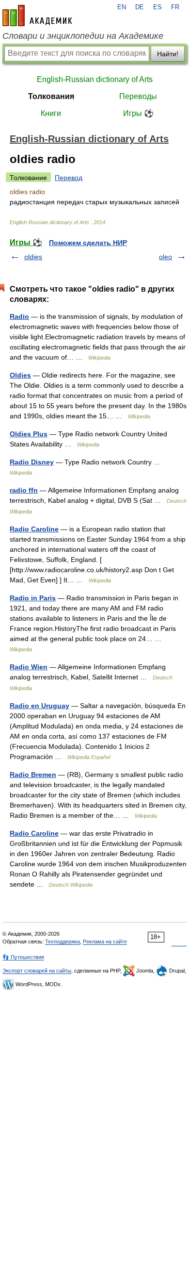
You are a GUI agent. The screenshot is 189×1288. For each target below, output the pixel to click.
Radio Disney (32, 462)
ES (157, 7)
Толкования (51, 96)
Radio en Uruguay (39, 706)
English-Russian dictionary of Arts (95, 79)
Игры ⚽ (138, 113)
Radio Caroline (34, 529)
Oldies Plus (28, 434)
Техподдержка (62, 941)
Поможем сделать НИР (88, 243)
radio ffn (24, 490)
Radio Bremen (33, 774)
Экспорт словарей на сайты (36, 971)
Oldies (20, 375)
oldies (33, 257)
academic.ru (37, 15)
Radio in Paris (33, 598)
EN (121, 7)
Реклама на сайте (105, 941)
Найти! (167, 54)
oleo (165, 257)
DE (139, 7)
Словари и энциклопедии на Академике (82, 36)
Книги (51, 113)
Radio (19, 316)
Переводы (138, 96)
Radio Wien (28, 667)
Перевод (68, 178)
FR (175, 7)
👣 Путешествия (23, 957)
